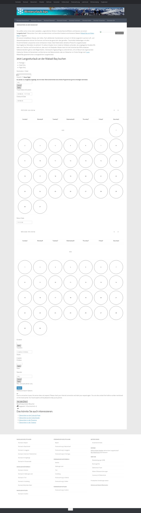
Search (19, 388)
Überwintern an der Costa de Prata (29, 415)
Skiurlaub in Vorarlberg (24, 481)
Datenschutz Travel (97, 467)
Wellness (48, 2)
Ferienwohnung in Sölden (61, 481)
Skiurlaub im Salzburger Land (25, 474)
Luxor (88, 52)
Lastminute (85, 2)
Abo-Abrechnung (95, 452)
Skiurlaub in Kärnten (23, 470)
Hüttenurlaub (65, 2)
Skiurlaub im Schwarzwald (24, 461)
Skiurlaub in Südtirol (23, 494)
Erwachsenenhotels (97, 442)
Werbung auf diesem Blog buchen (99, 485)
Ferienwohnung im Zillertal (62, 477)
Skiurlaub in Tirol (22, 477)
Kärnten (57, 462)
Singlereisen (104, 2)
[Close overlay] (17, 393)
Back (25, 401)
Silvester (41, 2)
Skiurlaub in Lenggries (23, 450)
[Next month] (118, 110)
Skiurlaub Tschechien (99, 20)
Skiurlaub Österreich (49, 20)
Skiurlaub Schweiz (62, 20)
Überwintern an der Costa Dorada (29, 418)
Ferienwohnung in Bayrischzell (63, 446)
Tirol (56, 470)
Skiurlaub (25, 2)
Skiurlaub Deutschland (23, 20)
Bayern (57, 442)
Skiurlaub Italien (86, 20)
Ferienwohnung (75, 2)
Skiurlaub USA (111, 20)
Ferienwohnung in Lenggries (62, 450)
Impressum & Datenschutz (99, 475)
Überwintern (33, 2)
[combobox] (24, 75)
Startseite (18, 2)
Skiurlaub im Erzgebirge (24, 457)
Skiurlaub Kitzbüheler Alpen (25, 485)
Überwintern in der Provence (28, 420)
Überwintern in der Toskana (27, 422)
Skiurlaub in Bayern (36, 20)
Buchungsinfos (96, 464)
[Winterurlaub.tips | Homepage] (70, 11)
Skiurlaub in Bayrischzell (24, 446)
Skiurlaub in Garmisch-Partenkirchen (27, 454)
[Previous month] (114, 232)
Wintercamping (94, 2)
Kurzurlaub (56, 2)
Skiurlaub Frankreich (74, 20)
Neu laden (20, 401)
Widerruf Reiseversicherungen (100, 471)
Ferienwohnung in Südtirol (62, 490)
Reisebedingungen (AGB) (98, 460)
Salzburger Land (59, 466)
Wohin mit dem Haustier (97, 450)
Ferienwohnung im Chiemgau (62, 454)
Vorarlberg (58, 474)
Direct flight (52, 78)
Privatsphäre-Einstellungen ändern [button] (100, 480)
